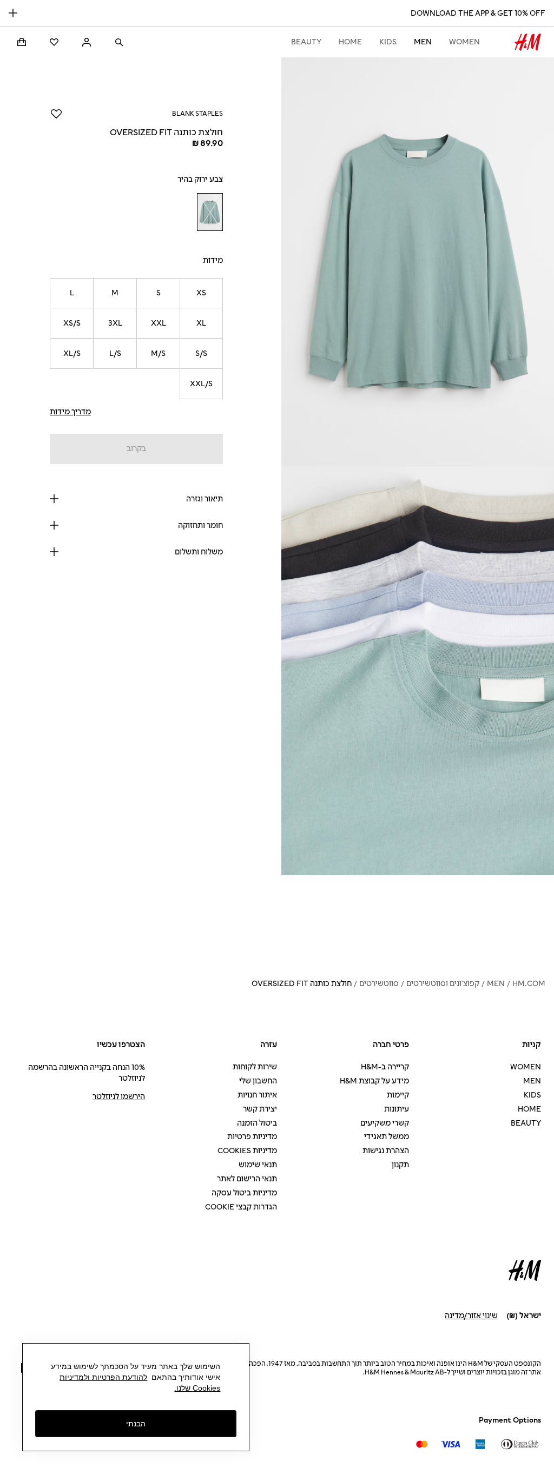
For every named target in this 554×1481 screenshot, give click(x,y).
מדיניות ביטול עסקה (244, 1193)
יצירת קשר (260, 1109)
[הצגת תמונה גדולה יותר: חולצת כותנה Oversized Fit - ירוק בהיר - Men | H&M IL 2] (417, 670)
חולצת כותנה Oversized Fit (302, 983)
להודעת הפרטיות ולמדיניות (103, 1377)
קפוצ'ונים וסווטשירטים (442, 983)
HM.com (528, 983)
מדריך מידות (70, 412)
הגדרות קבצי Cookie (241, 1207)
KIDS (388, 42)
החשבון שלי (258, 1081)
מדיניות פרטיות (252, 1136)
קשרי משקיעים (384, 1123)
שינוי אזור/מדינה (471, 1315)
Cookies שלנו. (197, 1388)
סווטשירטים (379, 983)
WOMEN (464, 42)
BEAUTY (306, 42)
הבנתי (136, 1423)
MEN (423, 42)
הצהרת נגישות (385, 1150)
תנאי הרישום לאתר (247, 1179)
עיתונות (396, 1109)
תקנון (400, 1165)
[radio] (210, 212)
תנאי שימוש (258, 1165)
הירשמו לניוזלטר (119, 1096)
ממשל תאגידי (386, 1136)
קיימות (398, 1095)
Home (350, 42)
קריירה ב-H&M (385, 1067)
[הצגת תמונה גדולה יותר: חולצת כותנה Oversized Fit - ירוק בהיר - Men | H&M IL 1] (417, 261)
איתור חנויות (257, 1095)
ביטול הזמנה (257, 1123)
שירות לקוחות (255, 1067)
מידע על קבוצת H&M (374, 1081)
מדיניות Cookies (247, 1150)
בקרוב (136, 448)
